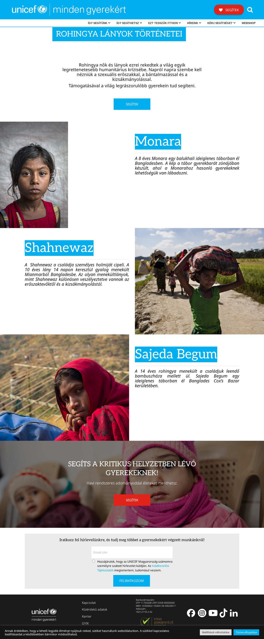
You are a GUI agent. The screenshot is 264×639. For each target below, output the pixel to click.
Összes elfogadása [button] (246, 632)
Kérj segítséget (219, 23)
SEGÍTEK (132, 104)
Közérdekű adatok (94, 609)
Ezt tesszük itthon (163, 23)
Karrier (86, 616)
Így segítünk (97, 23)
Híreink (192, 23)
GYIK (85, 623)
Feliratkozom (131, 580)
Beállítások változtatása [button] (215, 632)
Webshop (248, 23)
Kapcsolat (89, 603)
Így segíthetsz (128, 23)
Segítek (231, 10)
